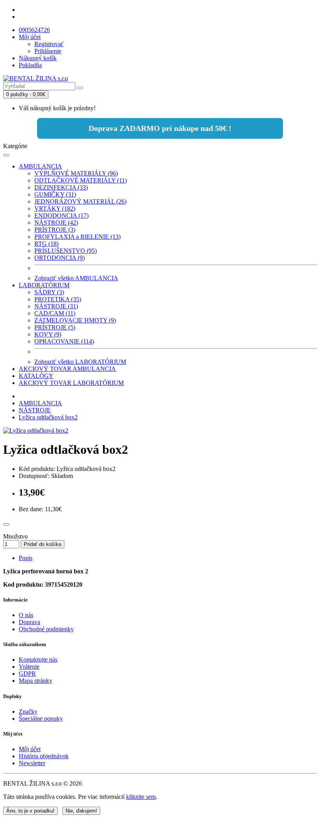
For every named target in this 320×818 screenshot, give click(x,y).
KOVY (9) (47, 334)
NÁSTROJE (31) (56, 306)
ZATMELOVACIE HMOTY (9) (75, 320)
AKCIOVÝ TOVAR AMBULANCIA (67, 368)
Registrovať (49, 44)
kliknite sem (141, 796)
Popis (25, 558)
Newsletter (32, 763)
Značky (28, 711)
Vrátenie (29, 666)
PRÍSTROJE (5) (54, 327)
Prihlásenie (47, 51)
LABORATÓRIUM (44, 285)
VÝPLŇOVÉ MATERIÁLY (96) (76, 173)
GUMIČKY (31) (55, 194)
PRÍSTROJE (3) (54, 229)
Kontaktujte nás (38, 659)
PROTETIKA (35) (57, 299)
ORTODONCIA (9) (59, 257)
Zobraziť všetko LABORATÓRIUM (80, 361)
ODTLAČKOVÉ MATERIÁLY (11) (80, 180)
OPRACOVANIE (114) (64, 341)
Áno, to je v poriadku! (30, 811)
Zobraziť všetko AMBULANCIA (76, 278)
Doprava (29, 622)
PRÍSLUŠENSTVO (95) (65, 250)
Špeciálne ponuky (41, 718)
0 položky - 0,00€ (25, 94)
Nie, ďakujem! (81, 811)
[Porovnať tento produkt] (6, 524)
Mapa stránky (35, 680)
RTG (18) (46, 243)
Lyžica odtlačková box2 (48, 417)
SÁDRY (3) (49, 292)
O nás (26, 615)
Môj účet (30, 749)
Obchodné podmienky (46, 629)
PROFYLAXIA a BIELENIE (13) (77, 236)
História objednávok (44, 756)
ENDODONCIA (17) (61, 215)
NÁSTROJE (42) (56, 222)
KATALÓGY (36, 375)
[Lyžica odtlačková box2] (35, 430)
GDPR (27, 673)
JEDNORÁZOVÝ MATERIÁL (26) (80, 201)
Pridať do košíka (42, 544)
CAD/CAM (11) (54, 313)
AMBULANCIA (40, 166)
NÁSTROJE (35, 410)
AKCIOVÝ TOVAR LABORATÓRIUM (71, 382)
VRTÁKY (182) (54, 208)
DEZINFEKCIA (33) (61, 187)
